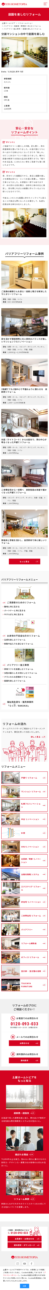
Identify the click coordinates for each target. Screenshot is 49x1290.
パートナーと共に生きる (14, 610)
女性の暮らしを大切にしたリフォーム (20, 673)
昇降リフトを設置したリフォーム (18, 669)
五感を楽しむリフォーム (14, 639)
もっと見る (24, 561)
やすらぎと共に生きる (14, 614)
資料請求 (24, 1060)
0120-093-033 (25, 1024)
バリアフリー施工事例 (18, 664)
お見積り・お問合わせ (24, 1238)
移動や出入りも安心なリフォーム (18, 643)
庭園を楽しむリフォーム (14, 680)
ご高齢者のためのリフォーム (21, 602)
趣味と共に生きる (12, 606)
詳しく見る (36, 737)
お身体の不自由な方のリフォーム (23, 635)
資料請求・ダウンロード (24, 1245)
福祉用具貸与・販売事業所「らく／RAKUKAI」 (20, 703)
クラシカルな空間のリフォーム (17, 677)
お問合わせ (24, 1043)
